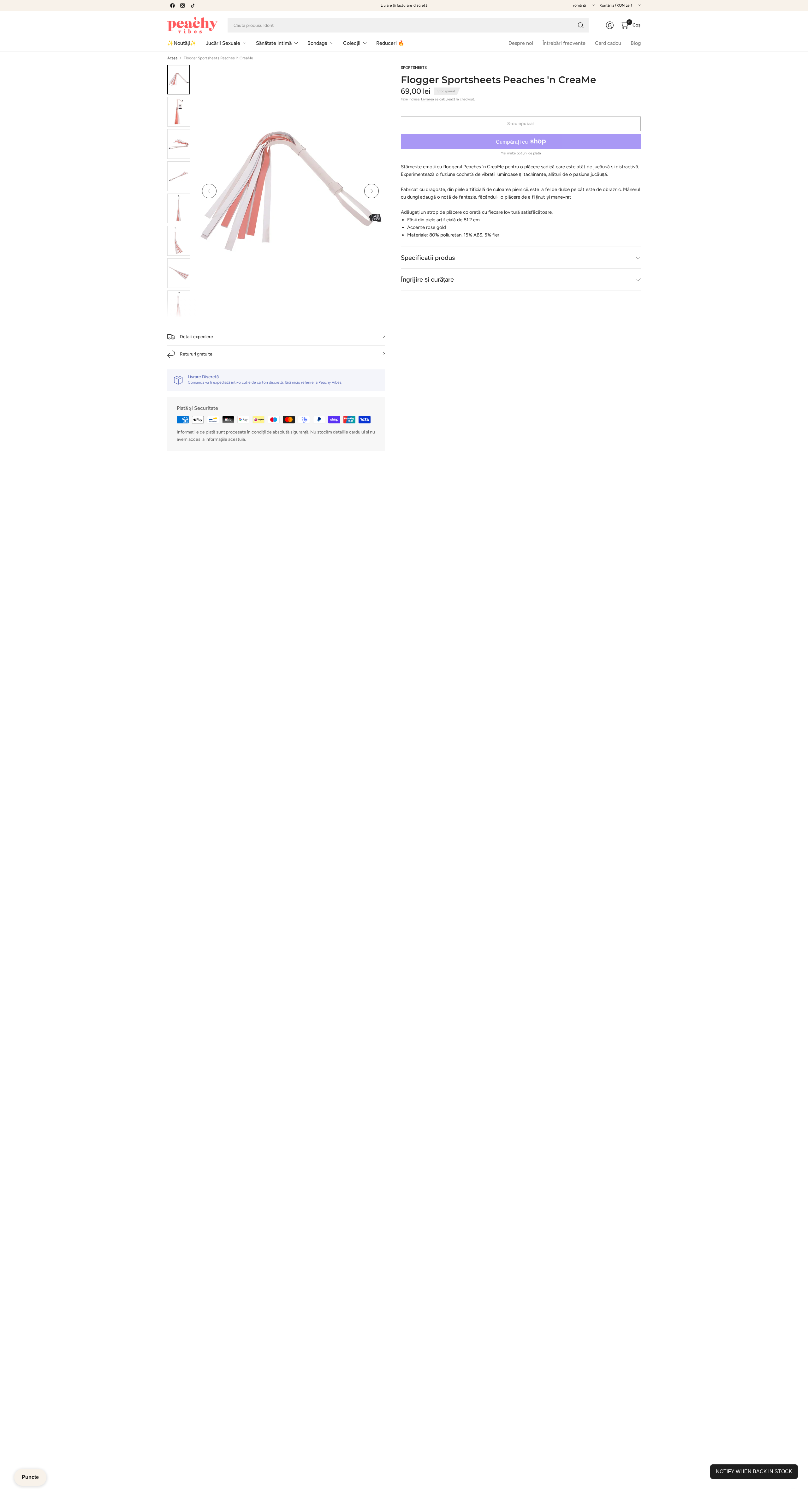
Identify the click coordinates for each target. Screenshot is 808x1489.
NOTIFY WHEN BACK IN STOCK (754, 1471)
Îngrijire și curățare (427, 279)
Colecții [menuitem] (351, 43)
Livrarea (427, 99)
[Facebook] (172, 5)
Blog (636, 43)
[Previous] (209, 191)
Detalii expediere (196, 336)
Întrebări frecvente (564, 43)
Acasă (172, 58)
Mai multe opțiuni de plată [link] (521, 153)
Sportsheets (414, 67)
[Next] (371, 191)
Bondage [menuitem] (317, 43)
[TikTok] (192, 5)
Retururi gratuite (196, 354)
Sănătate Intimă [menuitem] (274, 43)
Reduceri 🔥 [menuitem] (390, 43)
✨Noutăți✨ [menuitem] (181, 43)
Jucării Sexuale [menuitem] (223, 43)
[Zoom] (373, 76)
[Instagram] (182, 5)
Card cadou (608, 43)
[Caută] (581, 25)
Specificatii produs (428, 257)
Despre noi (520, 43)
